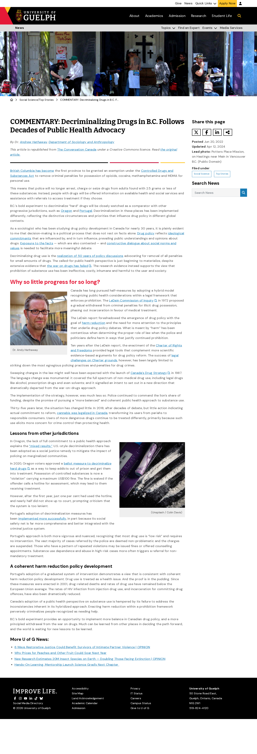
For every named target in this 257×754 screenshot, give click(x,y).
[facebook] (206, 132)
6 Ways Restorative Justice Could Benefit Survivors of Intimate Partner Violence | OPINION (82, 647)
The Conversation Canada (76, 149)
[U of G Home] (11, 100)
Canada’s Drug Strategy (149, 373)
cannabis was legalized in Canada (82, 413)
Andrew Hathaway (33, 142)
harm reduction (93, 323)
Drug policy (145, 233)
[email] (227, 132)
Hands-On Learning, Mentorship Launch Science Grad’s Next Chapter (67, 665)
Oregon (66, 211)
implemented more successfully (42, 518)
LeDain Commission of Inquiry (131, 300)
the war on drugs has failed (67, 266)
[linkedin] (217, 132)
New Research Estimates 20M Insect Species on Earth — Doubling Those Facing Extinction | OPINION (90, 659)
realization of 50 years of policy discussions (90, 256)
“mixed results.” (40, 446)
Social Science (29, 100)
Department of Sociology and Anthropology (81, 142)
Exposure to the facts (36, 243)
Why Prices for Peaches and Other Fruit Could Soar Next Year (61, 653)
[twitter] (196, 132)
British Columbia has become (32, 171)
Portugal (86, 211)
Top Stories (46, 100)
